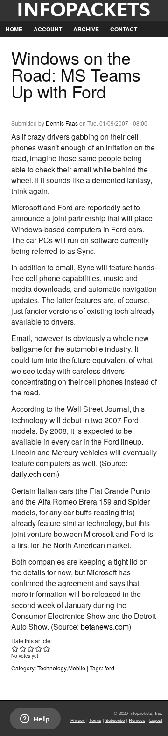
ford (109, 668)
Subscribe (115, 720)
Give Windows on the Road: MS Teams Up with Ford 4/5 (39, 648)
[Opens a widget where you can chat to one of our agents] (35, 719)
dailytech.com (34, 473)
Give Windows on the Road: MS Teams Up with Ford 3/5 (31, 648)
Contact (123, 29)
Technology (52, 668)
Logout (155, 720)
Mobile (76, 668)
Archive (86, 29)
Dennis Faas (62, 123)
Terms (95, 720)
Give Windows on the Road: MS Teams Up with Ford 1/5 (15, 648)
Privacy (77, 720)
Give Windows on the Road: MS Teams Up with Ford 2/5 (23, 648)
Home (14, 29)
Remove (137, 720)
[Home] (84, 10)
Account (48, 29)
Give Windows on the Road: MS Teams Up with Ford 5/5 (47, 648)
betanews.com (105, 626)
